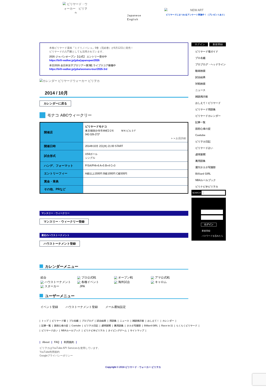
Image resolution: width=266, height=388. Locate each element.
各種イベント (90, 282)
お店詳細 (181, 138)
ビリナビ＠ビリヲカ (206, 186)
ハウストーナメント (58, 282)
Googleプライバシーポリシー (56, 355)
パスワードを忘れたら (212, 236)
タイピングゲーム (117, 330)
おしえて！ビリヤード (208, 103)
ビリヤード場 (59, 320)
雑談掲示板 (201, 96)
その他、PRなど (55, 189)
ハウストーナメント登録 (60, 243)
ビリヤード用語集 (179, 33)
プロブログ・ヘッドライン (210, 64)
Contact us (208, 251)
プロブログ (87, 320)
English (132, 19)
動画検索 (200, 70)
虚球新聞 (200, 154)
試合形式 (50, 155)
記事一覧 (200, 122)
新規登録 (218, 44)
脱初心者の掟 (203, 128)
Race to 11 (167, 325)
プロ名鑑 (117, 33)
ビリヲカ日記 (203, 141)
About (45, 342)
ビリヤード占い (204, 148)
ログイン (200, 44)
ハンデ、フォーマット (58, 165)
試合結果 (148, 33)
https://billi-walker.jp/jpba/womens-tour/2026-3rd (78, 69)
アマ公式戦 (162, 277)
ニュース (210, 33)
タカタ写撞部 (134, 325)
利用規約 (69, 342)
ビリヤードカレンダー (208, 115)
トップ (44, 320)
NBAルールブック (205, 180)
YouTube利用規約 (50, 351)
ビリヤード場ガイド (86, 33)
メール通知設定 (115, 306)
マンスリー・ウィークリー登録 (64, 221)
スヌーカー (52, 286)
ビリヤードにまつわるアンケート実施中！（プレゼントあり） (196, 14)
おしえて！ (153, 320)
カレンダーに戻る (55, 103)
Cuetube (200, 135)
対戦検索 (200, 83)
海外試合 (124, 282)
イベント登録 (49, 306)
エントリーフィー (55, 173)
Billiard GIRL (203, 173)
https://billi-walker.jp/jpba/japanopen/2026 (74, 60)
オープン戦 (125, 277)
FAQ (56, 342)
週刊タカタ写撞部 (205, 167)
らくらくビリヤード (186, 325)
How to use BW (208, 245)
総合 (43, 277)
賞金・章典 (51, 181)
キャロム (161, 282)
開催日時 (50, 146)
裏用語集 (200, 160)
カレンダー (168, 320)
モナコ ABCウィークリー (69, 115)
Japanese (134, 15)
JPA (82, 286)
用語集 (112, 320)
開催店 (48, 132)
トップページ (55, 33)
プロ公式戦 (88, 277)
